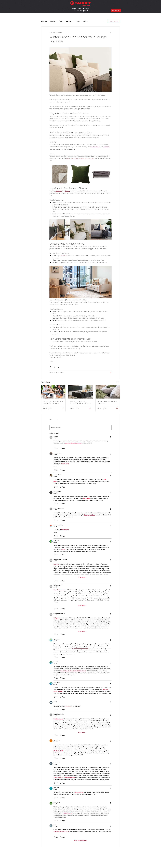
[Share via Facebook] (50, 367)
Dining (78, 21)
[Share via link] (58, 367)
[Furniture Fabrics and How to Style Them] (108, 392)
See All (118, 381)
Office (85, 21)
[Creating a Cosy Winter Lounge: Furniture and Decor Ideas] (80, 392)
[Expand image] (67, 166)
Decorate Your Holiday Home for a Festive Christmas (53, 402)
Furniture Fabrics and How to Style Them (107, 402)
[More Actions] (111, 437)
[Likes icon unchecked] (54, 448)
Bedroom (69, 21)
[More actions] (111, 33)
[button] (103, 21)
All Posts (44, 21)
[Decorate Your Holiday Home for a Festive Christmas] (53, 392)
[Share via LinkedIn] (54, 367)
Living (61, 21)
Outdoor (53, 21)
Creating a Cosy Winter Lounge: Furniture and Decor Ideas (79, 402)
